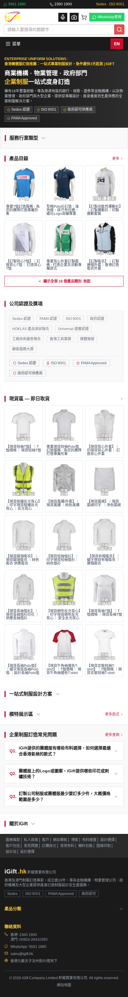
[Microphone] (62, 17)
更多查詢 (112, 735)
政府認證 (97, 319)
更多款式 (112, 714)
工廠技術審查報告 (26, 339)
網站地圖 (64, 985)
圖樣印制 (103, 846)
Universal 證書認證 (73, 329)
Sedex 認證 (21, 319)
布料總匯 (89, 840)
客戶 (45, 840)
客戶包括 (13, 846)
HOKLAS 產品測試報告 (30, 329)
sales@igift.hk (21, 954)
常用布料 (67, 846)
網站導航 (60, 840)
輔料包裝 (85, 846)
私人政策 (31, 840)
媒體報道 (87, 339)
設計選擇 (107, 840)
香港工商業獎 (60, 339)
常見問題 (31, 846)
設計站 (11, 852)
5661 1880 (17, 4)
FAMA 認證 (48, 319)
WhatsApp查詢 (109, 17)
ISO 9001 (73, 319)
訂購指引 (49, 846)
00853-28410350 (33, 939)
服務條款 (13, 840)
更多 (115, 159)
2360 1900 (63, 4)
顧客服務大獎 (23, 349)
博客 (74, 840)
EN (117, 43)
